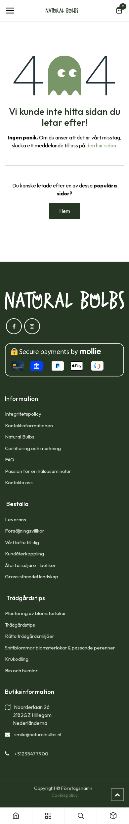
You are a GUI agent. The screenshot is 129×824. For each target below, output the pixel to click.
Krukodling (16, 659)
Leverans (15, 519)
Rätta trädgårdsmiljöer (30, 636)
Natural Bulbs (19, 437)
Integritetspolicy (23, 414)
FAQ (9, 459)
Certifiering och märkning (33, 448)
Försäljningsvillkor (24, 531)
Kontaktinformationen (29, 425)
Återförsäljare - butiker (30, 565)
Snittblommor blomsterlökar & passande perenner (60, 647)
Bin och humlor (21, 670)
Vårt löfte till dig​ (22, 542)
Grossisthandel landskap (31, 576)
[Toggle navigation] (10, 11)
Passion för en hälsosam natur (38, 471)
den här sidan (101, 145)
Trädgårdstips (20, 625)
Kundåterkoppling (24, 553)
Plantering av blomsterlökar (35, 613)
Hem (64, 211)
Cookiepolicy (65, 795)
